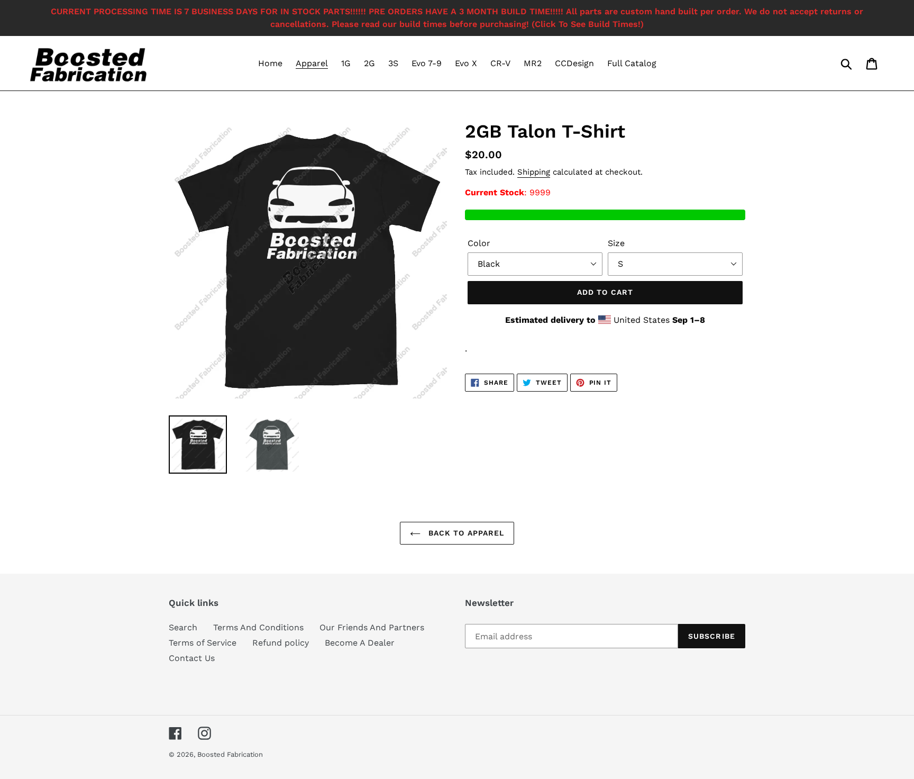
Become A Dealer (360, 643)
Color (479, 243)
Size (616, 243)
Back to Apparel (465, 533)
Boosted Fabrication (230, 754)
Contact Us (192, 658)
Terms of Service (202, 643)
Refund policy (280, 643)
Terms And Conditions (258, 627)
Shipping (533, 172)
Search (183, 627)
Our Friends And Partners (371, 627)
